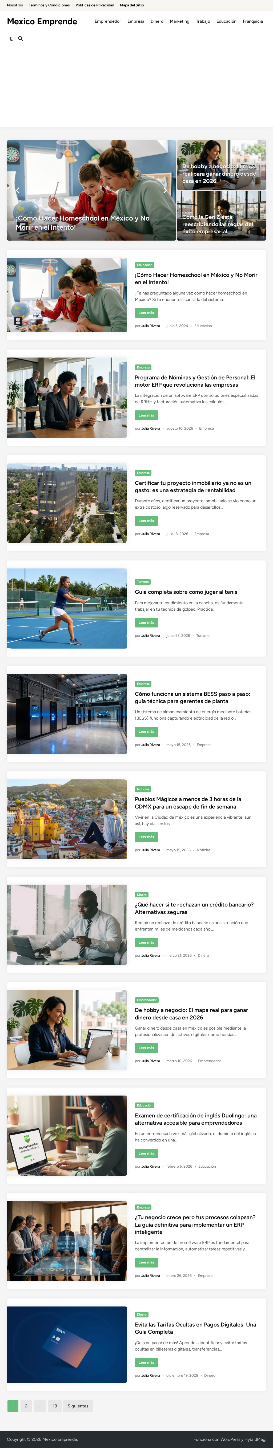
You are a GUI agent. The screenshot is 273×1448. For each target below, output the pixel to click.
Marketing (180, 21)
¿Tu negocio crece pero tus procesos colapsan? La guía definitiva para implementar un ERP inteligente (195, 1224)
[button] (17, 190)
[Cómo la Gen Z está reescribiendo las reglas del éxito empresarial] (221, 215)
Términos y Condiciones (49, 5)
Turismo (143, 582)
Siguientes (78, 1405)
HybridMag (254, 1439)
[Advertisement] (136, 89)
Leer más (148, 314)
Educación (226, 21)
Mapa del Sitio (132, 5)
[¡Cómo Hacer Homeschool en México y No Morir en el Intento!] (91, 190)
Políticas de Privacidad (95, 5)
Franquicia (253, 21)
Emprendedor (108, 21)
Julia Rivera (150, 326)
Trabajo (203, 21)
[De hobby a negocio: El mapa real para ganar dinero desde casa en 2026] (221, 165)
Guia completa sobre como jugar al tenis (186, 591)
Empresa (135, 21)
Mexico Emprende (42, 21)
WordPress (230, 1439)
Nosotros (15, 5)
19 (55, 1405)
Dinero (157, 21)
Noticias (143, 789)
